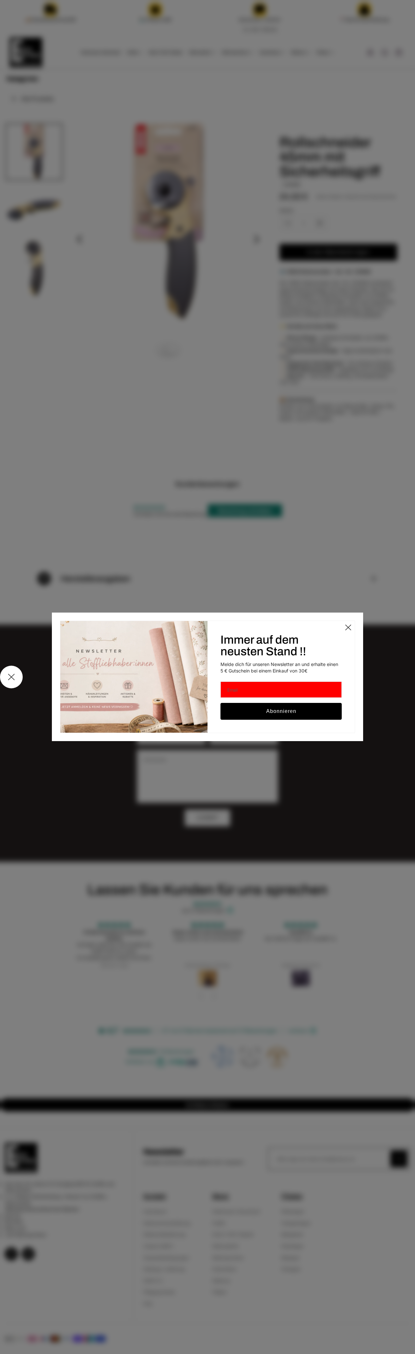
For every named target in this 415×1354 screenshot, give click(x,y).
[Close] (348, 627)
